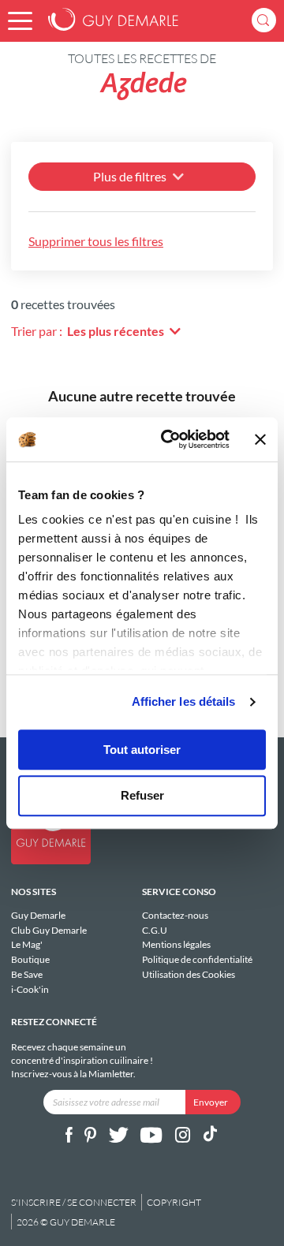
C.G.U (154, 930)
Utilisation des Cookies (188, 974)
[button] (20, 20)
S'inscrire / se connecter (73, 1202)
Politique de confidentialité (197, 959)
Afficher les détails (184, 701)
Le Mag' (27, 944)
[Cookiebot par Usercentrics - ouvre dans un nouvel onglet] (170, 439)
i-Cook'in (30, 988)
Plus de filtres (129, 176)
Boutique (30, 959)
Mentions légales (176, 944)
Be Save (27, 974)
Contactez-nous (175, 915)
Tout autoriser (142, 749)
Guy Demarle (38, 915)
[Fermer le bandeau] (260, 439)
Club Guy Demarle (49, 930)
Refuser (142, 796)
